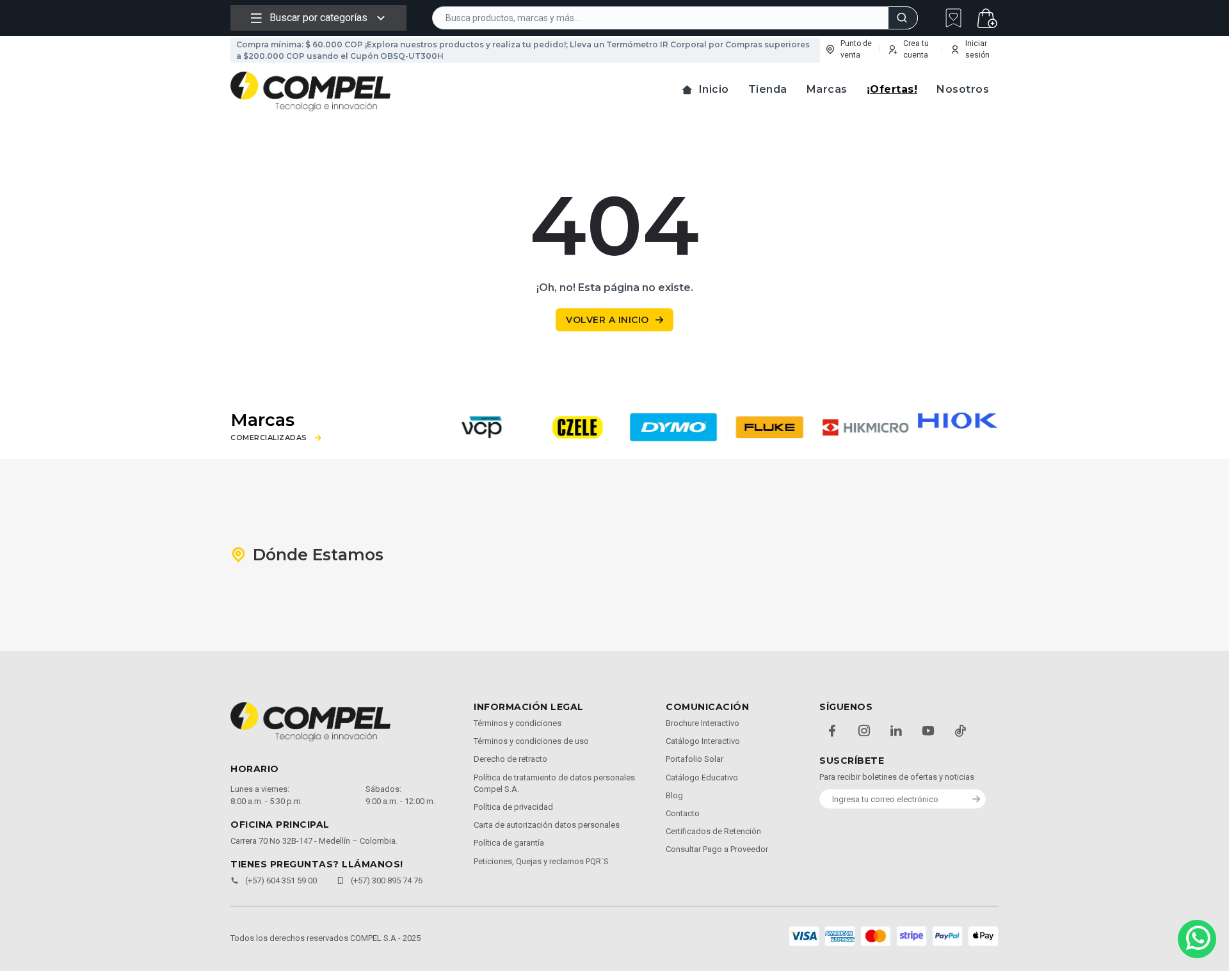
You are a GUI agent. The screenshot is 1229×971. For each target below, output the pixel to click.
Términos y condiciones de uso (531, 741)
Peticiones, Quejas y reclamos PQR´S (541, 861)
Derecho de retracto (510, 759)
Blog (674, 795)
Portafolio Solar (694, 759)
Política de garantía (509, 843)
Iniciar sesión (977, 49)
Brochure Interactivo (702, 723)
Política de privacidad (513, 807)
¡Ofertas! (892, 89)
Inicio (714, 89)
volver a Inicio (607, 320)
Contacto (683, 813)
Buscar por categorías (318, 18)
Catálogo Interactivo (703, 741)
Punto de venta (856, 49)
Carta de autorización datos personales (547, 825)
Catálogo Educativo (702, 777)
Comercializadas (268, 437)
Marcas (827, 89)
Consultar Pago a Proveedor (717, 849)
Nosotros (962, 89)
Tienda (767, 89)
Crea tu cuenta (916, 49)
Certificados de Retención (713, 831)
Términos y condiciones (517, 723)
